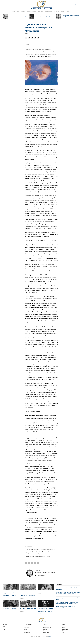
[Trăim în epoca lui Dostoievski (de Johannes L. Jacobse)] (58, 16)
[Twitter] (76, 5)
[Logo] (41, 5)
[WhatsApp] (35, 38)
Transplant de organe (27, 632)
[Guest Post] (29, 573)
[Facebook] (73, 5)
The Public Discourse (46, 554)
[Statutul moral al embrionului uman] (46, 587)
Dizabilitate (25, 629)
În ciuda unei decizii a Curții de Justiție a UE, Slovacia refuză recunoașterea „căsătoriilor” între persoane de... (10, 594)
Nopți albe (50, 636)
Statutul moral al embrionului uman (45, 592)
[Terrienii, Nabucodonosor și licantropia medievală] (28, 603)
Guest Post (27, 42)
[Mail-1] (78, 5)
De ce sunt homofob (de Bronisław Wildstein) (17, 16)
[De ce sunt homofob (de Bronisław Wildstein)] (5, 16)
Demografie (45, 630)
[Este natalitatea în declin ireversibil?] (11, 603)
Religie (63, 630)
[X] (29, 38)
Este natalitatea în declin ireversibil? (10, 608)
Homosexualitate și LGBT (47, 627)
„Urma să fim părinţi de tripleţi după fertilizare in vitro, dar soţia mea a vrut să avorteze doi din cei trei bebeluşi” (68, 594)
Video (63, 632)
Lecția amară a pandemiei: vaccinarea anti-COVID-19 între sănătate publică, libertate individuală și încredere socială (45, 610)
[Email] (38, 38)
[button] (4, 5)
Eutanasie (25, 630)
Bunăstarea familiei (46, 632)
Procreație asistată (26, 627)
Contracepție (45, 629)
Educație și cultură (65, 629)
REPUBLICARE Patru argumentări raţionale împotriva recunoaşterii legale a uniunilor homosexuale (43, 16)
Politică (63, 627)
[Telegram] (32, 38)
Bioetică (26, 33)
